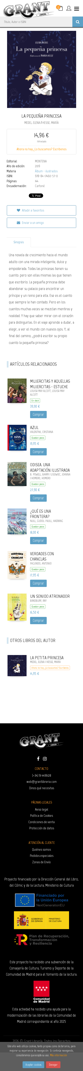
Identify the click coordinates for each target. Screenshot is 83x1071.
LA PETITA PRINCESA (47, 657)
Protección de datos (41, 828)
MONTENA (41, 161)
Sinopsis (19, 242)
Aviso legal (41, 809)
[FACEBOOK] (38, 758)
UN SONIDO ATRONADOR (50, 596)
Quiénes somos (41, 849)
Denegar (53, 1064)
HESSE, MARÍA (50, 123)
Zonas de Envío (41, 862)
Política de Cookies (41, 815)
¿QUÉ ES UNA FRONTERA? (40, 514)
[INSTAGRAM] (45, 758)
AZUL (34, 427)
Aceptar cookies (33, 1064)
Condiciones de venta (41, 822)
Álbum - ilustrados (46, 171)
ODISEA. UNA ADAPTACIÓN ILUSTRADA (50, 467)
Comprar (38, 414)
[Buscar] (77, 22)
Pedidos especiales (41, 856)
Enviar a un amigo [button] (32, 223)
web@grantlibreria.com (42, 782)
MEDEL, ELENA (32, 123)
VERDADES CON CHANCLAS (42, 556)
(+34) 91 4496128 (41, 775)
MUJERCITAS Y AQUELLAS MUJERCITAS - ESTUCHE (50, 384)
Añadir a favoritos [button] (32, 210)
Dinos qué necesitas (41, 788)
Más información (58, 1055)
